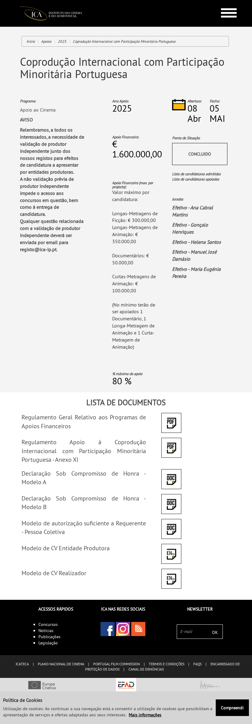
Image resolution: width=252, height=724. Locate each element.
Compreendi (232, 707)
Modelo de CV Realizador (54, 573)
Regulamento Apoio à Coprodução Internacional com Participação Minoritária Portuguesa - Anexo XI (84, 450)
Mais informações (145, 715)
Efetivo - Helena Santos (196, 242)
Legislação (48, 643)
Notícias (45, 630)
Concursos (48, 624)
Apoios (46, 41)
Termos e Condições (166, 664)
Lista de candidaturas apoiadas (195, 179)
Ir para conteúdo (224, 2)
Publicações (49, 636)
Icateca (22, 664)
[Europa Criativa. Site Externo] (42, 685)
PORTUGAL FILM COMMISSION (116, 664)
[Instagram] (123, 629)
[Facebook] (107, 629)
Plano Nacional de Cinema (61, 664)
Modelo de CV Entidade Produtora (66, 548)
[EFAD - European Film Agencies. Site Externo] (126, 685)
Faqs (197, 664)
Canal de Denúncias (146, 669)
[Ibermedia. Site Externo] (210, 685)
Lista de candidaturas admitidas (196, 174)
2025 (62, 41)
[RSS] (138, 629)
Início (30, 41)
